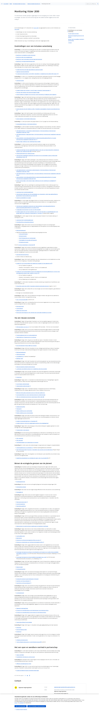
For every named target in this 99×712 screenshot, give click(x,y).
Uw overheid (6, 3)
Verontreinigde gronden (21, 629)
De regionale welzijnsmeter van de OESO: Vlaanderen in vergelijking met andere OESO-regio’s (36, 73)
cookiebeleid (21, 702)
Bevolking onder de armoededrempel (24, 57)
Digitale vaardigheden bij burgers (23, 197)
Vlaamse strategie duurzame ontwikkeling (34, 3)
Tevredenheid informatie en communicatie (25, 657)
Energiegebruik (19, 492)
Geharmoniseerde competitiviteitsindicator (25, 366)
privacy (16, 702)
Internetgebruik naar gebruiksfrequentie (28, 240)
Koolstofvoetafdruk (20, 504)
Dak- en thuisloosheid (21, 299)
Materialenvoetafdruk (21, 506)
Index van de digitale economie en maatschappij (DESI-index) (29, 397)
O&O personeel (19, 440)
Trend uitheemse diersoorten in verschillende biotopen (28, 642)
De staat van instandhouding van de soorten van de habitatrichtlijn (31, 612)
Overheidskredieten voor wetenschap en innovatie (27, 442)
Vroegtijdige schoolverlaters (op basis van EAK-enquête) (28, 209)
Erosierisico (18, 631)
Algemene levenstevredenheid (22, 71)
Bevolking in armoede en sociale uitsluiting (25, 55)
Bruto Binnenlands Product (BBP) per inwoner (26, 345)
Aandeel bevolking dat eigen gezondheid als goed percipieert (29, 69)
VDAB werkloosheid (20, 354)
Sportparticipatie (20, 80)
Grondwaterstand (20, 593)
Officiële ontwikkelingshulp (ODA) (23, 663)
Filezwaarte (18, 408)
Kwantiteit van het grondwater (23, 583)
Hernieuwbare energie (21, 487)
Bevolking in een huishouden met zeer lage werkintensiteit (29, 59)
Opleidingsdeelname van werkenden (24, 447)
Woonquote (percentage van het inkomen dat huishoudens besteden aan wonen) (33, 312)
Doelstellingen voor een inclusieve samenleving (75, 31)
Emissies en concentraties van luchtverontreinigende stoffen (29, 542)
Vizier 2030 (35, 28)
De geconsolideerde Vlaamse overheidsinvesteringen (27, 670)
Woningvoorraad (20, 306)
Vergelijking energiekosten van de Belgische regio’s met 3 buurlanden (31, 458)
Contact (70, 42)
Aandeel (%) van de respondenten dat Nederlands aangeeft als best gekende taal (33, 263)
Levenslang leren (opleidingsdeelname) (24, 192)
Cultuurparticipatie (23, 234)
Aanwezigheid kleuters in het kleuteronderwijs (26, 124)
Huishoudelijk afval (20, 536)
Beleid (11, 3)
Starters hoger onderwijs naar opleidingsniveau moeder (28, 141)
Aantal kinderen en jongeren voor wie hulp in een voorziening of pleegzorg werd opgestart (36, 94)
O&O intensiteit (19, 438)
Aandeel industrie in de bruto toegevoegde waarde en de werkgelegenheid (32, 423)
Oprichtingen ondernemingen (22, 384)
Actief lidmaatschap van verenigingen (27, 238)
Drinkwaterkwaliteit (20, 569)
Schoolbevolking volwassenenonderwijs (25, 222)
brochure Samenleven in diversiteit (25, 245)
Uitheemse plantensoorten (22, 640)
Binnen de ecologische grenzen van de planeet (76, 36)
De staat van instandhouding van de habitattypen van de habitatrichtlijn (32, 610)
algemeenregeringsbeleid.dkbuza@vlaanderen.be (64, 687)
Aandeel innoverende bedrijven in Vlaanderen (26, 421)
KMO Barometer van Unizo (22, 327)
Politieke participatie (23, 242)
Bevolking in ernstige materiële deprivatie (25, 61)
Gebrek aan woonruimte (21, 310)
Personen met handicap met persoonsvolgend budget (27, 92)
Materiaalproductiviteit (21, 502)
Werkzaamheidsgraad (21, 230)
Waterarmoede (19, 567)
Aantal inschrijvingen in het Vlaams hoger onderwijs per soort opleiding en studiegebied (35, 180)
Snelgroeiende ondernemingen (22, 386)
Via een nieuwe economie (73, 33)
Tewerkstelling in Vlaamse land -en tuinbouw (26, 337)
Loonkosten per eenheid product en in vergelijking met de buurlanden (31, 369)
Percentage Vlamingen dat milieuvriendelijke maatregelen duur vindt (31, 557)
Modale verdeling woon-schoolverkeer (24, 413)
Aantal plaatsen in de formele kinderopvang (26, 118)
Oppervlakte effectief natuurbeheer (24, 622)
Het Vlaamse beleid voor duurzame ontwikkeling (19, 3)
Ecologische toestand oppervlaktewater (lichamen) (27, 579)
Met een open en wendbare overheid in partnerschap (76, 40)
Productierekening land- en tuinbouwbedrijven (26, 335)
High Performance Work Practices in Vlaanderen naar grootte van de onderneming (34, 449)
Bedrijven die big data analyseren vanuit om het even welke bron (30, 392)
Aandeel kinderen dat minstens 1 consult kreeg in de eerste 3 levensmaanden (32, 90)
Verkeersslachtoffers (20, 406)
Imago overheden (20, 655)
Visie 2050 (17, 29)
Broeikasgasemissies (20, 481)
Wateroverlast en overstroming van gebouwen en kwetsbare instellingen (32, 526)
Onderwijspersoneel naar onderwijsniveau (25, 153)
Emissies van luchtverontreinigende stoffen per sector (28, 540)
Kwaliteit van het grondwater (22, 581)
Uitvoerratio (19, 377)
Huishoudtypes (19, 308)
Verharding (18, 627)
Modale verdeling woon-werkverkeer (24, 410)
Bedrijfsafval (19, 538)
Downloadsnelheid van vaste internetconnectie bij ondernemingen (30, 394)
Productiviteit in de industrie (22, 430)
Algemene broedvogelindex (22, 608)
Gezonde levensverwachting (22, 254)
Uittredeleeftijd (19, 356)
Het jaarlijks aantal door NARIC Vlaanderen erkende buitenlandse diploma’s (32, 286)
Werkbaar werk (19, 358)
